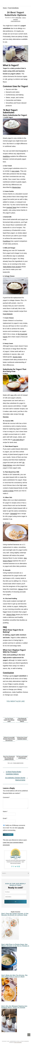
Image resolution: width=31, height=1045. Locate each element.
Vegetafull (13, 513)
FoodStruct (6, 241)
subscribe (21, 828)
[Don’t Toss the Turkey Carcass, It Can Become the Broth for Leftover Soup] (15, 928)
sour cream (15, 171)
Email (5, 818)
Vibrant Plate (11, 614)
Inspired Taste (11, 207)
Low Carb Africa (17, 439)
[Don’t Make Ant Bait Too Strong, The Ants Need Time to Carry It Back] (15, 990)
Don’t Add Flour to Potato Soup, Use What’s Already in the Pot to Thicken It (15, 945)
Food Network (7, 314)
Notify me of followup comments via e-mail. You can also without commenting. (14, 828)
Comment (6, 797)
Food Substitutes (13, 8)
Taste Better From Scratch (12, 266)
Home (5, 8)
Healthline (6, 156)
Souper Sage (17, 357)
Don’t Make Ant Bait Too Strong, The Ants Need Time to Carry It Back (14, 975)
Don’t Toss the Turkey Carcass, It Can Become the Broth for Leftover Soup (15, 914)
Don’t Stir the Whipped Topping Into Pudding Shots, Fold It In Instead (14, 1006)
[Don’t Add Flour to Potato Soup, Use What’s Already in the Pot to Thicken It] (15, 959)
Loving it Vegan (8, 491)
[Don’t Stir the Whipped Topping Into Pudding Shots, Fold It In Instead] (15, 1021)
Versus (20, 589)
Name (5, 811)
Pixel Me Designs (18, 1042)
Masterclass (16, 187)
